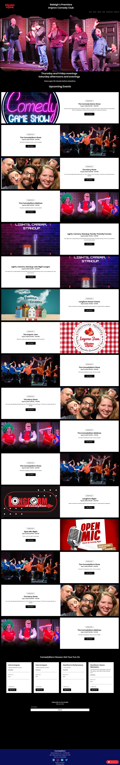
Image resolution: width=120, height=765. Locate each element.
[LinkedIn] (62, 760)
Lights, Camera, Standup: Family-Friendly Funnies (89, 234)
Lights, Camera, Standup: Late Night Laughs (30, 267)
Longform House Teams (89, 301)
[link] (19, 665)
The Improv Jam (30, 334)
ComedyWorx (60, 751)
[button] (94, 12)
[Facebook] (53, 760)
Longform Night (89, 499)
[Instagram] (58, 760)
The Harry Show (89, 169)
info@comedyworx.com (56, 753)
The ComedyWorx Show (30, 137)
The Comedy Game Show (89, 104)
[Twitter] (66, 760)
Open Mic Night (30, 531)
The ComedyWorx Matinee (30, 203)
